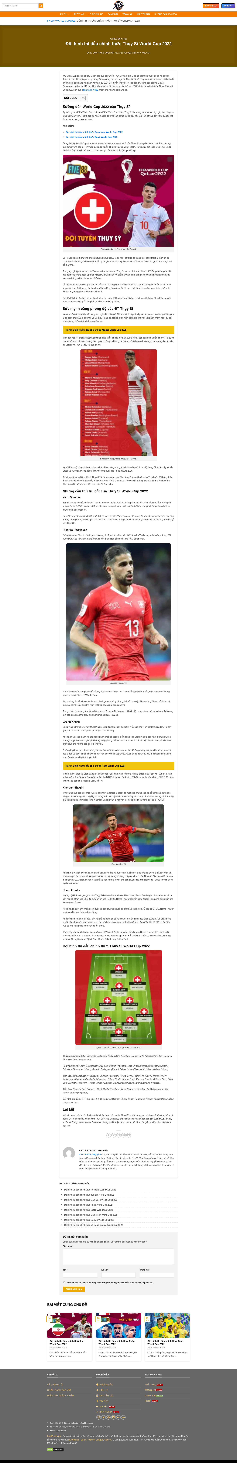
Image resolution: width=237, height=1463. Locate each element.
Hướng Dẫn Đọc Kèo (165, 14)
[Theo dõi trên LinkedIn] (113, 1417)
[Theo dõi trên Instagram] (98, 1417)
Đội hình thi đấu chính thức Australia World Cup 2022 (90, 1189)
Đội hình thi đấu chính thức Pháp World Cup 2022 (88, 1204)
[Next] (185, 1331)
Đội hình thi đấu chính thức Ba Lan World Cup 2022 (89, 1219)
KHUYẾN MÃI (143, 14)
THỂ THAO (79, 14)
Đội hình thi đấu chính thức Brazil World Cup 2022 (92, 137)
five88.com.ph (54, 1436)
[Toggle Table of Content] (82, 98)
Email (104, 1269)
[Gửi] (41, 5)
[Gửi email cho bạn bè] (118, 1135)
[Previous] (51, 1331)
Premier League (95, 1439)
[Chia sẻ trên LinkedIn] (128, 1135)
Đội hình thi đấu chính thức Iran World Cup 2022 (67, 1342)
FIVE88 (63, 14)
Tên (65, 1269)
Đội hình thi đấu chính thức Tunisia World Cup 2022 (89, 1194)
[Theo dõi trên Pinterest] (108, 1417)
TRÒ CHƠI (127, 14)
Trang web (145, 1269)
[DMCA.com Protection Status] (55, 1449)
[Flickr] (118, 1417)
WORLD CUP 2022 (65, 20)
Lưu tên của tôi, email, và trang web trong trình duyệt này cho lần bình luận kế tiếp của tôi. (110, 1282)
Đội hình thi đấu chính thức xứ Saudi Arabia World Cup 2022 (93, 1224)
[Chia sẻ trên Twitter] (113, 1135)
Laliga (84, 1439)
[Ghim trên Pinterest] (123, 1135)
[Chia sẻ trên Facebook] (108, 1135)
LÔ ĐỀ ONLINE (96, 14)
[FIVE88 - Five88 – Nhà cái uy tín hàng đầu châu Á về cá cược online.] (118, 5)
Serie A (108, 1439)
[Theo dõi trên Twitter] (103, 1417)
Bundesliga (73, 1439)
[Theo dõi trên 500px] (123, 1417)
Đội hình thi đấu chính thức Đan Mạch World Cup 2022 (90, 1199)
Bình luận (68, 1246)
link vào (90, 89)
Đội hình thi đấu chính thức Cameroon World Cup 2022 (94, 132)
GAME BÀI (113, 14)
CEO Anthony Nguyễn (138, 52)
